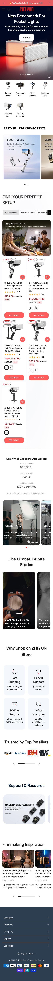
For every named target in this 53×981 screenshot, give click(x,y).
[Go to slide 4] (27, 74)
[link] (8, 753)
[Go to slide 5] (31, 74)
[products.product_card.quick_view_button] (22, 277)
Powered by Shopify (36, 960)
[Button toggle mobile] (4, 9)
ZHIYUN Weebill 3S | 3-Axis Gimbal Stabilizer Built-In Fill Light (38, 287)
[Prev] (3, 3)
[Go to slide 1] (20, 74)
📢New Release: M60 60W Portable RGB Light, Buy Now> (26, 3)
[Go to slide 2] (23, 74)
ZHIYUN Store (21, 960)
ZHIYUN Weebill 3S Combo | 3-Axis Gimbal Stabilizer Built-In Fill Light (13, 412)
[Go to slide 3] (25, 74)
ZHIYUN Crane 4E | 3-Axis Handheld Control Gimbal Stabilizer (38, 349)
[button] (8, 9)
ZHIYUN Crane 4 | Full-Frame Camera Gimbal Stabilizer (13, 348)
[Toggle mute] (30, 624)
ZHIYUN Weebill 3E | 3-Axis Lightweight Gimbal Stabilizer (13, 286)
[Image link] (7, 89)
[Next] (49, 3)
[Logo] (26, 9)
